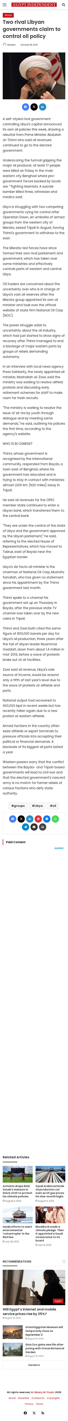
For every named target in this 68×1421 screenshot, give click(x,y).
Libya (39, 806)
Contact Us (38, 1398)
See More (34, 1365)
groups (19, 806)
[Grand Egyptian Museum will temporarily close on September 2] (13, 1332)
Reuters (11, 44)
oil (54, 806)
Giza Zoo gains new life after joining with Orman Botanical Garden (44, 1348)
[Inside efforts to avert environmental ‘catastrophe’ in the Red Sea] (18, 1214)
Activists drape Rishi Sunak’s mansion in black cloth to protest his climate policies (17, 1191)
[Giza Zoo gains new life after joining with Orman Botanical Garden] (13, 1349)
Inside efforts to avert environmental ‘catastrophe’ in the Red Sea (17, 1232)
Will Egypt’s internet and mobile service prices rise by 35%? (29, 1311)
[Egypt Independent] (34, 5)
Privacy (29, 1404)
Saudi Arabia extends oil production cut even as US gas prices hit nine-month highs (50, 1191)
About (12, 1398)
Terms (39, 1404)
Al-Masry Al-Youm (42, 1392)
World (8, 15)
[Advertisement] (34, 1002)
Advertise (23, 1398)
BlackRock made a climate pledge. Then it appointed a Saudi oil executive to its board (50, 1233)
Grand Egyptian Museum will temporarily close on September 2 (44, 1331)
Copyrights (53, 1398)
